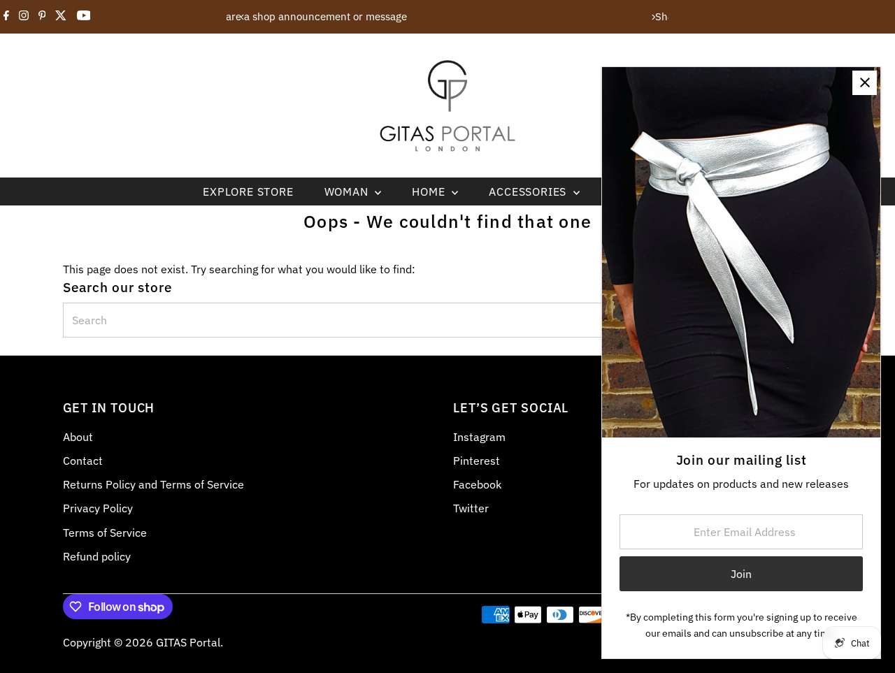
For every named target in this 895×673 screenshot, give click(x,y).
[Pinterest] (42, 17)
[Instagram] (23, 17)
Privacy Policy (98, 508)
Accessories (529, 191)
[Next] (652, 17)
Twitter (471, 508)
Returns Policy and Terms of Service (153, 484)
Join (741, 574)
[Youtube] (83, 17)
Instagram (479, 437)
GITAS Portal (188, 642)
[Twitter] (61, 17)
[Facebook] (6, 17)
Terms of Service (105, 533)
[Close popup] (864, 83)
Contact (83, 461)
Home (430, 191)
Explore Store (248, 191)
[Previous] (242, 17)
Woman (348, 191)
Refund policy (97, 556)
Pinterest (476, 461)
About (78, 437)
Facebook (477, 484)
